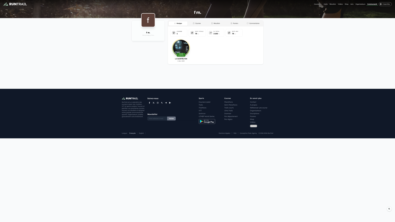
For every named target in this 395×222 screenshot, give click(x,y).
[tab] (178, 23)
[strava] (162, 103)
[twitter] (154, 103)
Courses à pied (204, 102)
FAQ (235, 133)
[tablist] (215, 24)
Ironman (227, 113)
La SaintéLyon (181, 59)
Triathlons (202, 108)
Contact (253, 102)
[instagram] (158, 103)
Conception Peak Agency (248, 133)
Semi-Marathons (230, 105)
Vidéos (340, 4)
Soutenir (253, 126)
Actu (351, 4)
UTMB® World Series (206, 116)
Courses (316, 4)
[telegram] (166, 103)
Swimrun (202, 113)
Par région (228, 119)
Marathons (228, 102)
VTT (200, 111)
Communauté (372, 4)
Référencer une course (258, 108)
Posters (253, 116)
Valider (171, 118)
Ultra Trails (228, 111)
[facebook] (149, 103)
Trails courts (229, 108)
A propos (253, 105)
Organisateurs (360, 4)
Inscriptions (254, 113)
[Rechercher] (389, 208)
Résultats (333, 4)
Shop (346, 4)
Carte (326, 4)
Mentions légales (224, 133)
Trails (201, 105)
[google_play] (170, 103)
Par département (231, 116)
